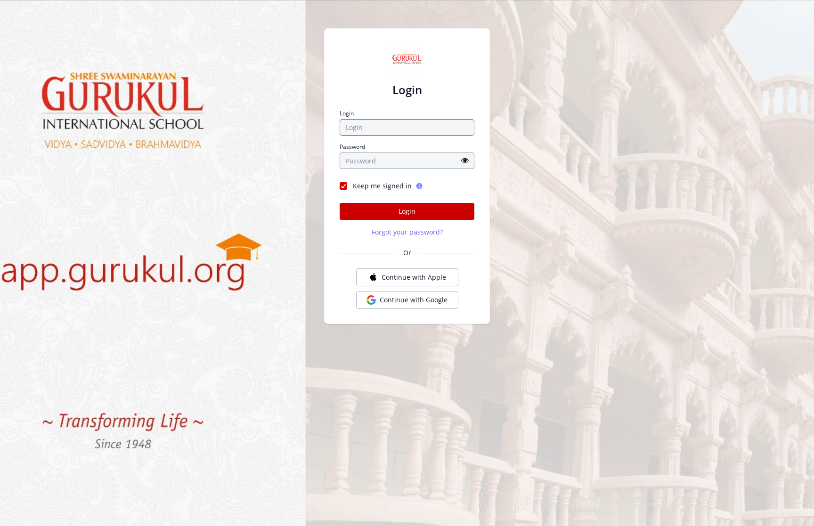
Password (352, 147)
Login (347, 113)
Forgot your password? (407, 231)
